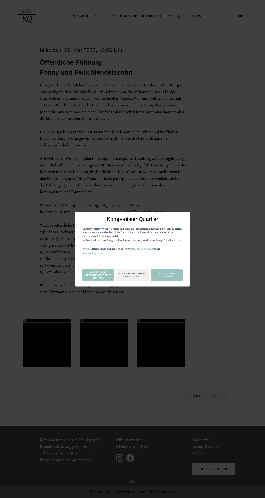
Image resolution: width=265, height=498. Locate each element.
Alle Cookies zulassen (166, 275)
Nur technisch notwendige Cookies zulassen (98, 275)
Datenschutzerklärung (141, 248)
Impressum (98, 253)
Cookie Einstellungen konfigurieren (132, 275)
